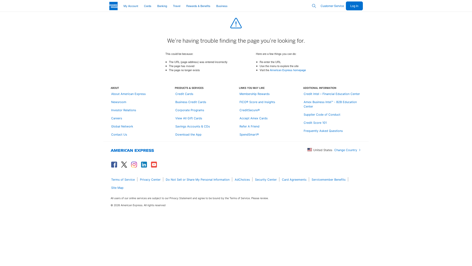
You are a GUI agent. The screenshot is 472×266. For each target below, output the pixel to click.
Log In (354, 6)
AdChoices (242, 179)
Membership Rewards (255, 94)
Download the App (188, 134)
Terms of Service (123, 179)
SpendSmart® (249, 134)
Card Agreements (294, 179)
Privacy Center (150, 179)
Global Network (122, 126)
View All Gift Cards (188, 118)
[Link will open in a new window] (114, 164)
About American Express (128, 94)
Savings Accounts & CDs (192, 126)
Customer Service (332, 6)
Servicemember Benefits (329, 179)
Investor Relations (123, 110)
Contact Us (119, 134)
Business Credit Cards (190, 102)
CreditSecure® (250, 110)
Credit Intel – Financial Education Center (332, 94)
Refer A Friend (249, 126)
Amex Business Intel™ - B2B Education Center (330, 104)
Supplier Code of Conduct (322, 114)
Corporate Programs (189, 110)
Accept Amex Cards (254, 118)
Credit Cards (184, 94)
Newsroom (118, 102)
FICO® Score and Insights (257, 102)
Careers (116, 118)
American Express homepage (288, 70)
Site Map (117, 188)
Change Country (345, 150)
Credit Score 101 (315, 123)
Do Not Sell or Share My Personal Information (198, 179)
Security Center (266, 179)
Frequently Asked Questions (323, 131)
